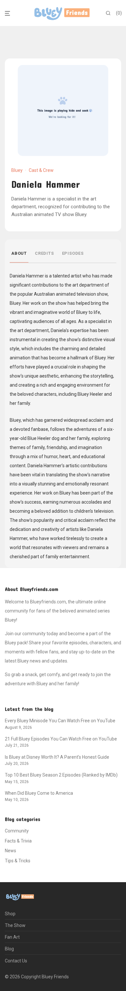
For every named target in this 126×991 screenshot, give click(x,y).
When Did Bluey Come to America (39, 793)
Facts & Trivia (18, 840)
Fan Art (12, 937)
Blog (9, 948)
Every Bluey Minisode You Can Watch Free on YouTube (60, 720)
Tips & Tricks (17, 860)
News (10, 850)
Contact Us (16, 960)
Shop (10, 913)
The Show (15, 925)
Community (17, 830)
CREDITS (44, 253)
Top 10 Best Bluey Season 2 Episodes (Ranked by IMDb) (61, 775)
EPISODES (73, 253)
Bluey (17, 170)
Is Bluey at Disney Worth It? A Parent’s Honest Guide (57, 757)
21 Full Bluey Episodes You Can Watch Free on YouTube (61, 738)
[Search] (108, 13)
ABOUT (19, 253)
